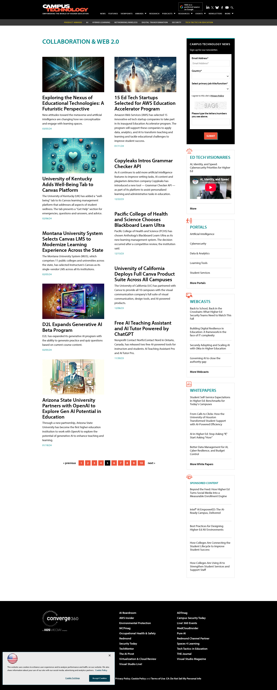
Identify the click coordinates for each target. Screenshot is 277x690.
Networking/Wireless (126, 22)
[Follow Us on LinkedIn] (207, 7)
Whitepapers (203, 390)
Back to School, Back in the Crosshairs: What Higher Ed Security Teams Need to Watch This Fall (210, 314)
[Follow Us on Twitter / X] (212, 7)
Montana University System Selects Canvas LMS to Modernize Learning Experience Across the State (72, 241)
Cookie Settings (72, 678)
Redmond (125, 638)
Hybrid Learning (101, 22)
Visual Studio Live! (130, 664)
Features (113, 13)
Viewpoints (127, 13)
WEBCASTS (200, 301)
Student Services (200, 272)
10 (141, 463)
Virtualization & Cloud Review (137, 659)
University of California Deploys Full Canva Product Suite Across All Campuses (144, 273)
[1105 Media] (61, 647)
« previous (69, 463)
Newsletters (215, 13)
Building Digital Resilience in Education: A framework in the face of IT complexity (208, 332)
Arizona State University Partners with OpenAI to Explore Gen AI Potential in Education (71, 408)
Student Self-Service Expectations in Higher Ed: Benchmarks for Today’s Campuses (210, 400)
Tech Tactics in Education (192, 648)
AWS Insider (126, 618)
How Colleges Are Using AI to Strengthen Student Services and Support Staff (210, 566)
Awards (139, 13)
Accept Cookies (99, 678)
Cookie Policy (138, 678)
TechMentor (126, 648)
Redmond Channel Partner (193, 638)
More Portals (198, 283)
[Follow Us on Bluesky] (217, 7)
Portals (198, 227)
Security (176, 22)
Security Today (128, 643)
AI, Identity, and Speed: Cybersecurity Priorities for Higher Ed (210, 167)
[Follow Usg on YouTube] (227, 7)
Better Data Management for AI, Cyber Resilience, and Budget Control (209, 450)
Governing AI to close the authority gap (205, 359)
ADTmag (182, 613)
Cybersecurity (198, 243)
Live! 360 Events (187, 623)
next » (151, 463)
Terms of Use (158, 678)
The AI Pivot (126, 654)
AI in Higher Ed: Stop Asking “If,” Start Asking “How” (208, 435)
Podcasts (167, 13)
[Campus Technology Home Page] (65, 9)
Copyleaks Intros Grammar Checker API (143, 163)
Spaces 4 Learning (188, 643)
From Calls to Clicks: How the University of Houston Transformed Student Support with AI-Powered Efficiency (208, 419)
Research (154, 13)
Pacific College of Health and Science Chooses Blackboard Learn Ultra (141, 219)
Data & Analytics (200, 253)
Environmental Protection (135, 623)
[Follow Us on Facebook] (222, 7)
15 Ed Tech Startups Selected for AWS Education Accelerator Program (145, 103)
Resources (184, 13)
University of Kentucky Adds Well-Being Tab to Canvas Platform (67, 184)
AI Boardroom (127, 613)
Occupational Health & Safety (137, 633)
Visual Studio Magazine (191, 659)
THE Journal (184, 654)
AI (87, 22)
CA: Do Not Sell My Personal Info (183, 678)
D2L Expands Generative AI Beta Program (72, 327)
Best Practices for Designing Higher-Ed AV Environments (206, 527)
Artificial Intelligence (202, 234)
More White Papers (201, 464)
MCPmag (124, 628)
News (103, 13)
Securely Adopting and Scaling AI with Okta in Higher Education (210, 346)
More (228, 13)
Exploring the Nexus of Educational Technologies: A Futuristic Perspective (73, 103)
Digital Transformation (155, 22)
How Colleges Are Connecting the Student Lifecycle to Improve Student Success (210, 546)
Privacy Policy (217, 95)
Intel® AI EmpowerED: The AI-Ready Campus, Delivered (207, 511)
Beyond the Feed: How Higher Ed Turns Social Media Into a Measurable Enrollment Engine (210, 493)
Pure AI (181, 633)
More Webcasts (199, 372)
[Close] (109, 655)
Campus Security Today (191, 618)
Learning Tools (198, 263)
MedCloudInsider (187, 628)
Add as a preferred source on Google (192, 7)
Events (199, 13)
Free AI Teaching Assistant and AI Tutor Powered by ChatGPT (142, 328)
